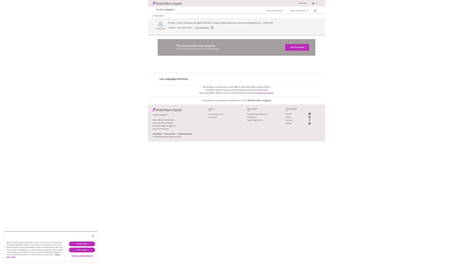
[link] (167, 110)
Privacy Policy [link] (170, 134)
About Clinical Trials (274, 11)
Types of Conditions (298, 11)
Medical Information (265, 93)
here (266, 90)
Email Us (267, 101)
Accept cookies (82, 244)
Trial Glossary (252, 117)
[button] (315, 11)
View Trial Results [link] (297, 47)
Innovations (213, 117)
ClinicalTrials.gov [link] (202, 28)
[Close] (93, 236)
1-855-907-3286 (253, 101)
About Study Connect (216, 114)
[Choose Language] (314, 3)
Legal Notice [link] (157, 134)
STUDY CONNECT (165, 10)
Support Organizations (255, 120)
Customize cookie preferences (82, 256)
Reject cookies (82, 250)
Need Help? (303, 3)
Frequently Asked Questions (257, 114)
